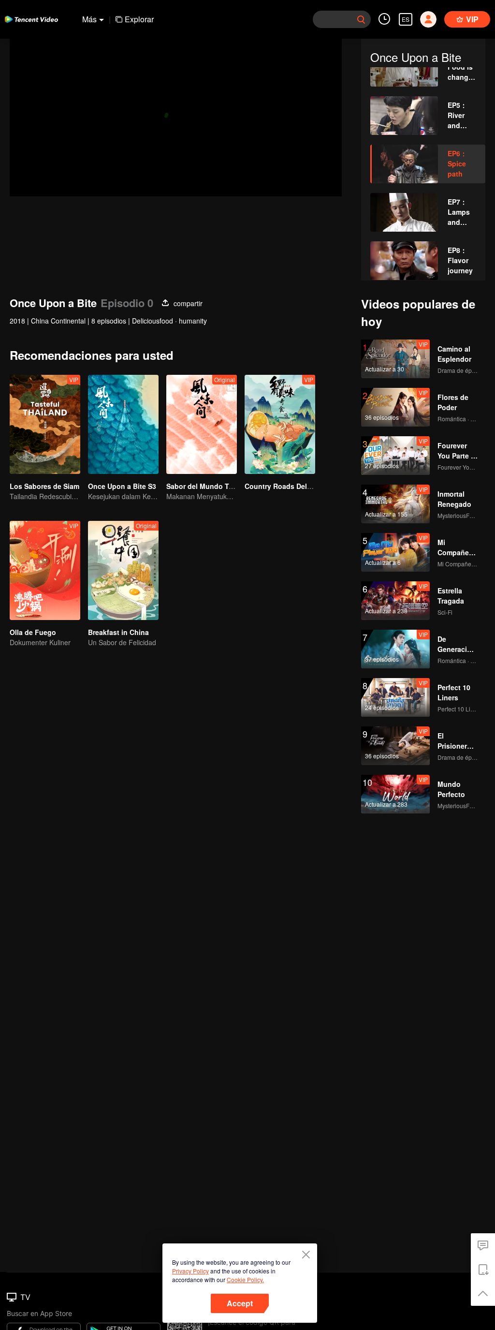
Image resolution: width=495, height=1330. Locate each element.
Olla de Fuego (33, 632)
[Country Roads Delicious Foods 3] (280, 424)
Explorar (139, 19)
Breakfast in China (118, 632)
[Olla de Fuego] (45, 570)
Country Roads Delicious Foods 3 (300, 486)
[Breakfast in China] (123, 570)
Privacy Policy (190, 1271)
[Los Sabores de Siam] (45, 424)
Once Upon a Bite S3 (122, 486)
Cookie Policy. (245, 1279)
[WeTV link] (31, 19)
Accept (240, 1303)
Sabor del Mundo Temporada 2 (216, 486)
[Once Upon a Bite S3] (123, 424)
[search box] (361, 19)
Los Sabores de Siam (44, 486)
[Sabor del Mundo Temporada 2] (201, 424)
